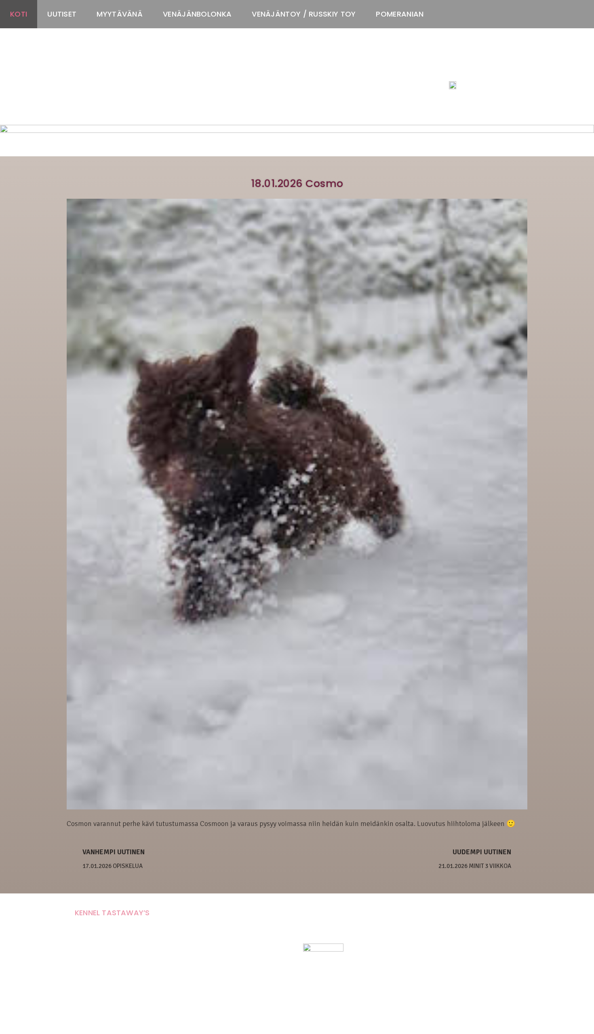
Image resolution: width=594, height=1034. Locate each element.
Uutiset (61, 14)
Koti (18, 14)
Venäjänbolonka (197, 14)
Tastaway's (464, 69)
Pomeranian (399, 14)
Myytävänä (120, 14)
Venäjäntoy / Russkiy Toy (304, 14)
